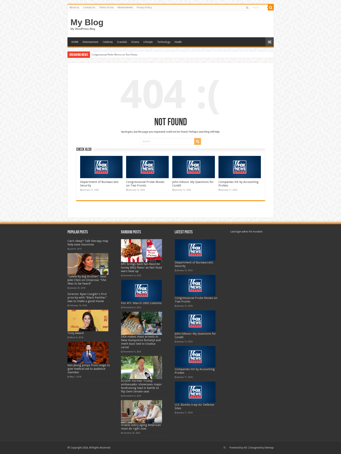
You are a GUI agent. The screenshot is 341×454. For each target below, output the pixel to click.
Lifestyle (148, 41)
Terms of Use (106, 7)
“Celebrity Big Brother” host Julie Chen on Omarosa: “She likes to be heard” (86, 280)
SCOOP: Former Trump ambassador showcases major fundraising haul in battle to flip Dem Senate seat (141, 386)
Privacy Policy (144, 7)
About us (74, 7)
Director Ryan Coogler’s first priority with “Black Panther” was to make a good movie (87, 297)
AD (245, 447)
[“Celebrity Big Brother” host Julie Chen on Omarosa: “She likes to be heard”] (88, 264)
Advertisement (125, 7)
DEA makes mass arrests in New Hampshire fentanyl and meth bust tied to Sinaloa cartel (141, 342)
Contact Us (89, 7)
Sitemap (269, 447)
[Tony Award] (88, 320)
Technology (163, 41)
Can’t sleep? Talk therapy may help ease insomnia (87, 242)
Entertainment (90, 41)
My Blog (86, 22)
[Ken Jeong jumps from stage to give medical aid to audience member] (88, 352)
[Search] (271, 7)
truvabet (257, 231)
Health (178, 41)
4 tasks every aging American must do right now (141, 426)
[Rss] (247, 7)
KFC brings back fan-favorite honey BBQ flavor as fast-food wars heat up (141, 267)
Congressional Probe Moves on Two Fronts (114, 54)
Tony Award (75, 333)
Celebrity (108, 41)
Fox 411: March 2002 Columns (141, 303)
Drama (135, 41)
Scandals (122, 41)
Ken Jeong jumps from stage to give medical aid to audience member (88, 368)
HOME (74, 41)
